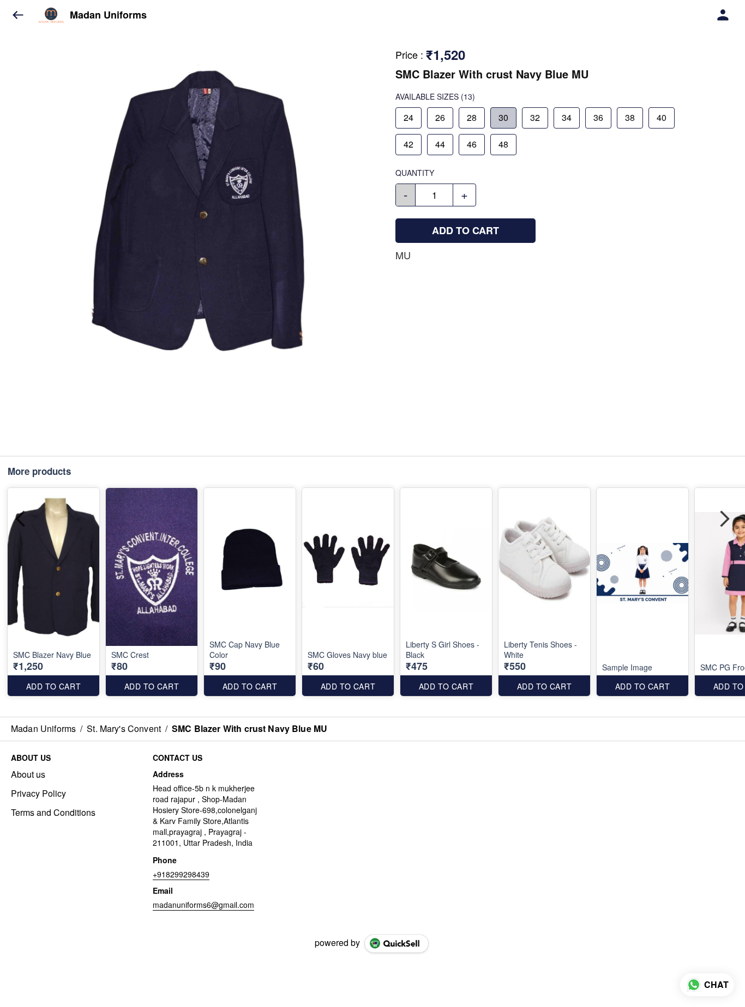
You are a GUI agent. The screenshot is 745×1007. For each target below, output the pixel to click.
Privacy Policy (38, 794)
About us (28, 774)
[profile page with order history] (723, 15)
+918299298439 (181, 874)
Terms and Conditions (53, 813)
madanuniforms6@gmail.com (203, 904)
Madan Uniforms (108, 15)
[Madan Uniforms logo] (51, 15)
